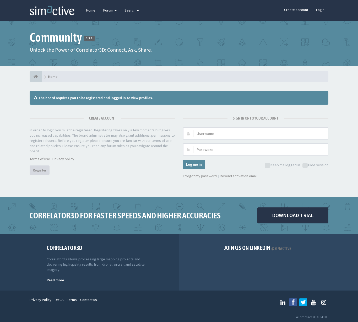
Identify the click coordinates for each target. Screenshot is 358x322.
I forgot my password (200, 176)
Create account (296, 9)
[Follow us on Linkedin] (283, 302)
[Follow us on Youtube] (313, 302)
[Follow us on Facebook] (293, 302)
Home (90, 10)
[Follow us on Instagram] (324, 302)
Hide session (318, 165)
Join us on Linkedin (257, 247)
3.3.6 (89, 38)
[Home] (36, 76)
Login (320, 9)
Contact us (88, 299)
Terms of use (40, 159)
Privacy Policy (40, 299)
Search (130, 10)
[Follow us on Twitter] (303, 302)
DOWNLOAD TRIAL (293, 215)
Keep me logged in (285, 165)
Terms (72, 299)
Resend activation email (238, 176)
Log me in (194, 164)
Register (39, 170)
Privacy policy (63, 159)
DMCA (59, 299)
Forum (108, 10)
